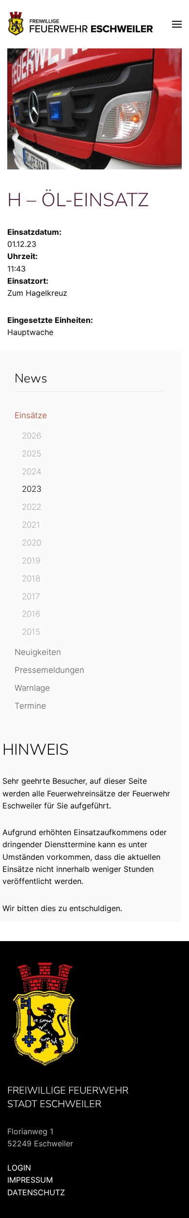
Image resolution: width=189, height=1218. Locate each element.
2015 (31, 632)
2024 (32, 471)
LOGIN (19, 1167)
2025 (31, 453)
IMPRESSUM (30, 1180)
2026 (31, 436)
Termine (30, 706)
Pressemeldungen (49, 670)
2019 (31, 560)
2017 (31, 596)
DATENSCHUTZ (36, 1192)
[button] (177, 24)
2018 (31, 578)
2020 (31, 543)
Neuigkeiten (38, 652)
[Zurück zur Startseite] (81, 24)
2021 (31, 525)
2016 (31, 614)
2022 (31, 507)
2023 (32, 489)
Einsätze (31, 415)
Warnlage (32, 688)
